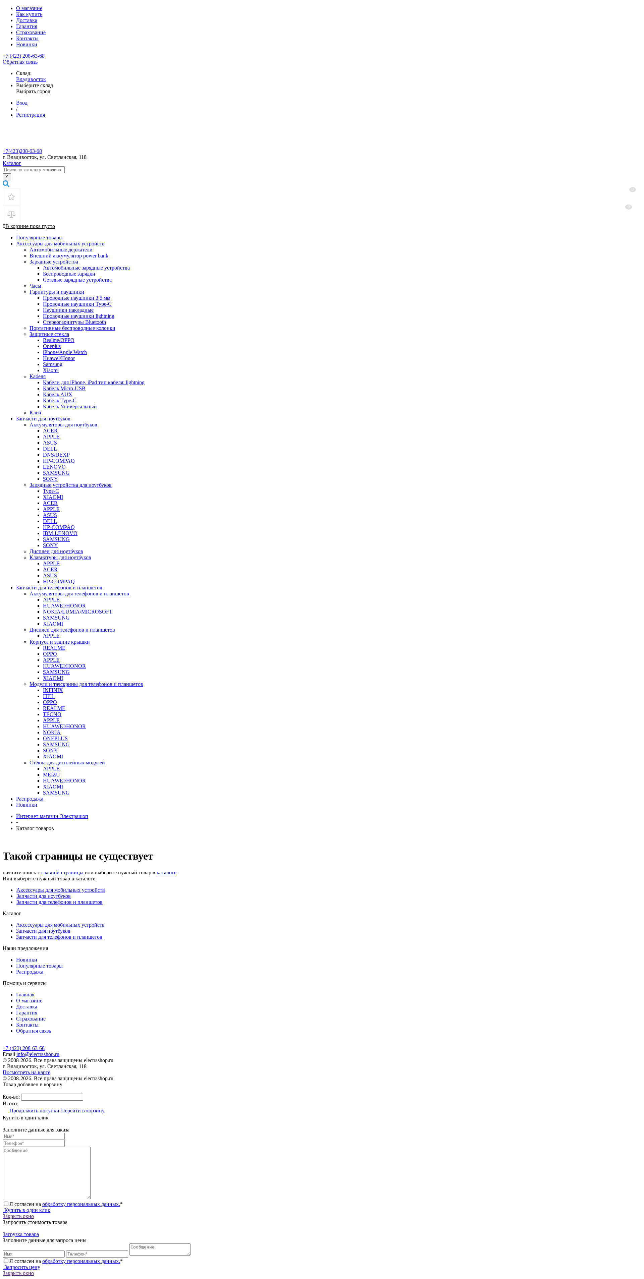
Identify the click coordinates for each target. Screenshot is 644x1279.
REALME (54, 648)
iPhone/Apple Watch (65, 352)
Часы (35, 286)
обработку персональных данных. (81, 1204)
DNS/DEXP (56, 455)
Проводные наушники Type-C (77, 304)
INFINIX (53, 690)
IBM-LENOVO (60, 533)
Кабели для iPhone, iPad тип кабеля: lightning (94, 382)
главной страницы (62, 872)
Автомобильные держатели (61, 249)
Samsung (52, 364)
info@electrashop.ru (37, 1054)
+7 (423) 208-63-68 (24, 56)
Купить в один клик (26, 1210)
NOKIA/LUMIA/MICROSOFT (77, 612)
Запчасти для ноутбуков (43, 418)
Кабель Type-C (59, 400)
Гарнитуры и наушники (57, 292)
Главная (25, 994)
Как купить (29, 14)
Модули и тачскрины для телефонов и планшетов (86, 684)
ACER (50, 430)
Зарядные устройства (54, 262)
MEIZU (51, 774)
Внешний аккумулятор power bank (69, 255)
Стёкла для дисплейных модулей (67, 762)
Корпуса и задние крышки (60, 642)
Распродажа (29, 799)
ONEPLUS (55, 738)
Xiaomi (51, 370)
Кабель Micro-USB (64, 388)
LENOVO (54, 467)
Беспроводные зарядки (69, 274)
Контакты (27, 38)
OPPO (50, 654)
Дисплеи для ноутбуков (56, 551)
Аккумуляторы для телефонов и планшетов (79, 593)
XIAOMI (53, 497)
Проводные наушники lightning (78, 316)
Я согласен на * (66, 1204)
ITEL (49, 696)
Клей (35, 412)
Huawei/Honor (59, 358)
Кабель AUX (57, 394)
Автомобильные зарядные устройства (86, 268)
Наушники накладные (68, 310)
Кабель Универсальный (70, 406)
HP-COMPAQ (59, 461)
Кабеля (38, 376)
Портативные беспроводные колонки (72, 328)
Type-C (51, 491)
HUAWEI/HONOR (64, 605)
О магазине (29, 8)
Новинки (26, 44)
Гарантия (26, 26)
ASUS (50, 443)
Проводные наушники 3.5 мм (76, 298)
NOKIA (52, 732)
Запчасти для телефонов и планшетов (59, 587)
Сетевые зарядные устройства (77, 280)
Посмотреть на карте (26, 1072)
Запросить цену (21, 1267)
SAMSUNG (56, 473)
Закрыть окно (18, 1216)
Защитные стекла (49, 334)
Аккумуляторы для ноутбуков (63, 424)
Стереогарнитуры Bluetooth (74, 322)
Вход (22, 103)
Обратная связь (20, 62)
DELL (50, 449)
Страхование (31, 32)
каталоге (166, 872)
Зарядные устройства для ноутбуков (71, 485)
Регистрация (30, 115)
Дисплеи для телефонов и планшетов (72, 630)
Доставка (26, 20)
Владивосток (31, 79)
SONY (50, 479)
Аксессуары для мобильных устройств (60, 243)
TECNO (52, 714)
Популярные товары (39, 237)
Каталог (12, 163)
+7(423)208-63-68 (22, 151)
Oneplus (52, 346)
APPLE (51, 437)
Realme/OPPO (58, 340)
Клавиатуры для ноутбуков (60, 557)
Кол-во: (12, 1097)
